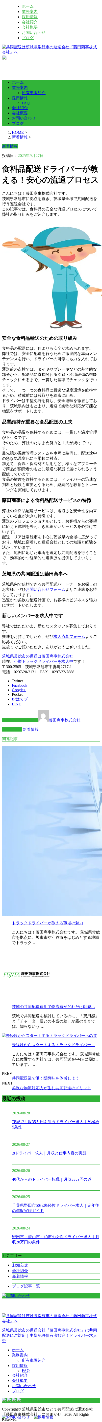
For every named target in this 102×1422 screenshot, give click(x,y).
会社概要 (30, 27)
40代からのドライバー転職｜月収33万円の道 (51, 1179)
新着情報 (31, 729)
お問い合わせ (34, 32)
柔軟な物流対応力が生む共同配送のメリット (51, 1088)
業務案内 (30, 11)
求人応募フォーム (69, 636)
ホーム (28, 6)
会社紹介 (30, 22)
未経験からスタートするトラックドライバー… (53, 1045)
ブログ (28, 38)
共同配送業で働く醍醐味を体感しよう (45, 1078)
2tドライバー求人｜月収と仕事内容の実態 (49, 1153)
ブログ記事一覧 (26, 1286)
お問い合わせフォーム (45, 589)
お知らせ (20, 1265)
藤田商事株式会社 (64, 720)
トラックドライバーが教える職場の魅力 (47, 923)
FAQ (26, 103)
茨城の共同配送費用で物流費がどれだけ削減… (53, 1007)
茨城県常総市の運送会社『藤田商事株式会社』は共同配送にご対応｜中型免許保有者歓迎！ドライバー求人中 (49, 1335)
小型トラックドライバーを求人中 (43, 661)
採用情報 (30, 17)
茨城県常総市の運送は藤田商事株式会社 (37, 656)
